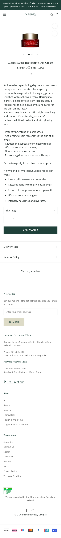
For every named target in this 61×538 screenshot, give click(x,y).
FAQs (6, 466)
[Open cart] (57, 14)
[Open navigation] (4, 14)
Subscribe (14, 322)
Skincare (8, 405)
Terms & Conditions (13, 476)
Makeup (8, 410)
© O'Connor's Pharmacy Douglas (31, 514)
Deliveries (8, 456)
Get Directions (15, 382)
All (5, 400)
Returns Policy (11, 257)
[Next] (37, 54)
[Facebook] (26, 510)
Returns (7, 461)
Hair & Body (9, 414)
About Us (8, 442)
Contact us (9, 446)
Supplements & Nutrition (16, 424)
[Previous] (23, 54)
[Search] (51, 14)
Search (7, 451)
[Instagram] (32, 510)
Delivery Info (11, 246)
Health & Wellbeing (13, 419)
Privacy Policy (10, 471)
